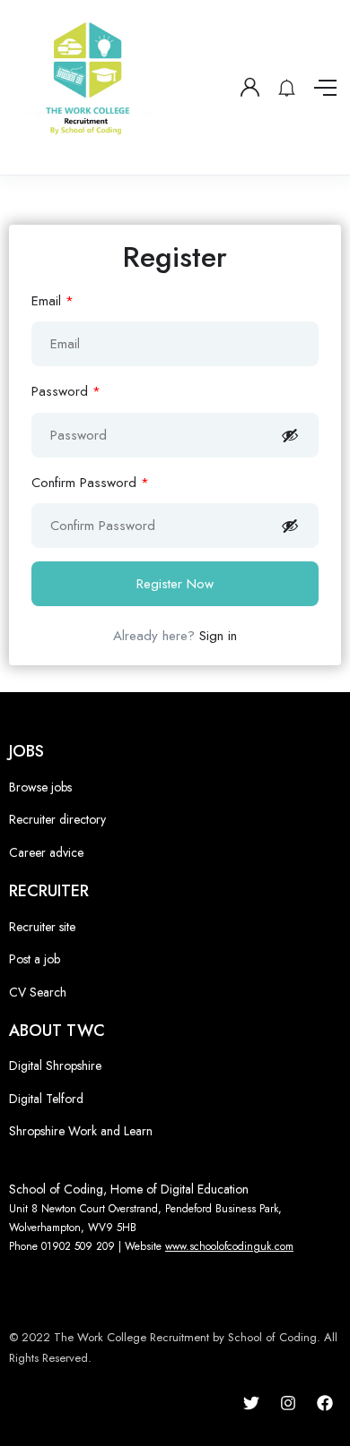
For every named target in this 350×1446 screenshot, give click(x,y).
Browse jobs (40, 787)
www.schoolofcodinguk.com (229, 1246)
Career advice (46, 852)
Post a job (34, 959)
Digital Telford (46, 1099)
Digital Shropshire (55, 1065)
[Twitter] (251, 1403)
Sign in (218, 636)
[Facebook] (325, 1403)
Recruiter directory (57, 819)
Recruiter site (42, 927)
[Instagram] (288, 1403)
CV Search (37, 992)
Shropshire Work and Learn (81, 1131)
